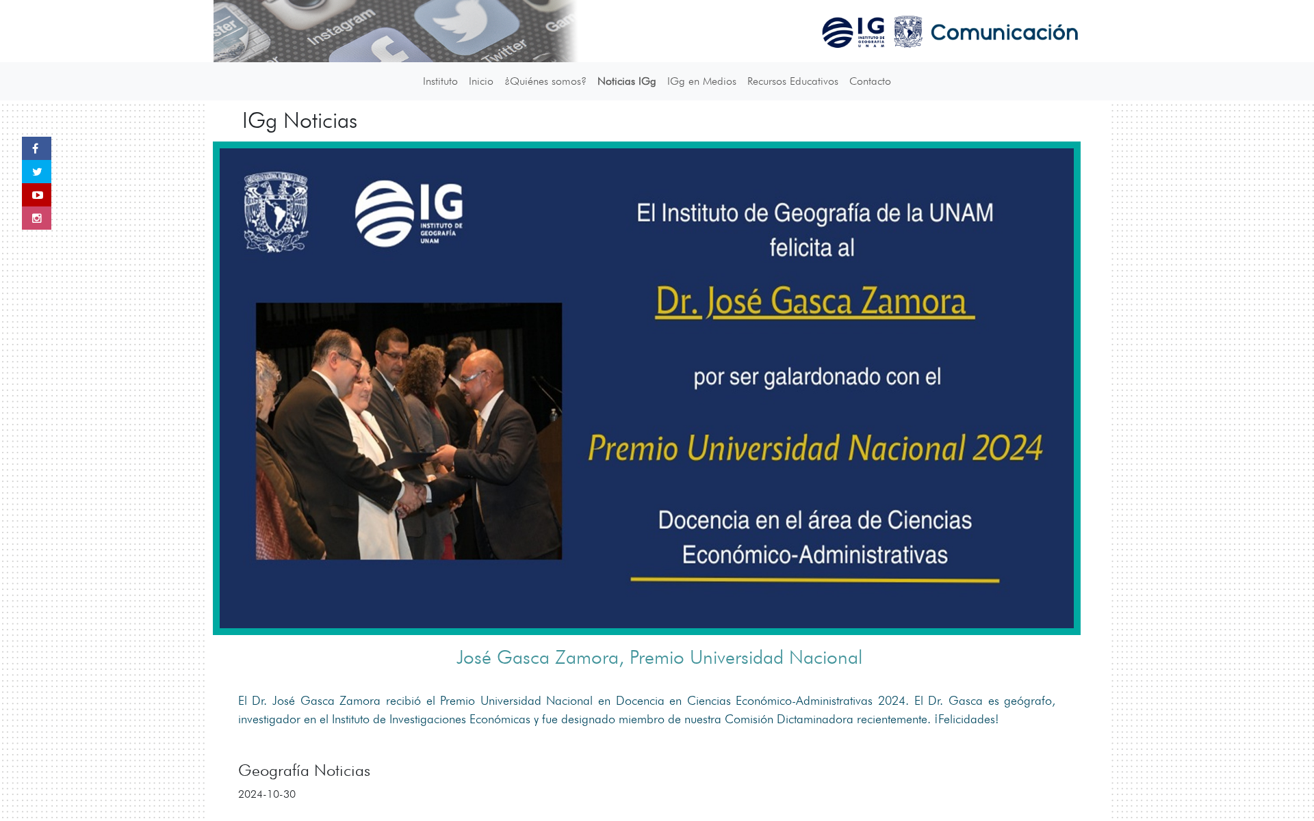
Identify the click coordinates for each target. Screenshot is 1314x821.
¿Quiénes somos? (545, 81)
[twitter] (36, 171)
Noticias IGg (626, 81)
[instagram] (36, 218)
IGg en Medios (701, 81)
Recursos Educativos (792, 81)
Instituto (440, 81)
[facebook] (36, 148)
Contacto (870, 81)
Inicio (481, 81)
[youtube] (36, 194)
